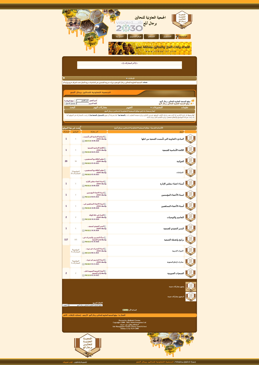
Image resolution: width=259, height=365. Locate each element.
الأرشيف (85, 315)
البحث (72, 107)
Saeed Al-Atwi (141, 326)
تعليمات (184, 107)
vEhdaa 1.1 (124, 329)
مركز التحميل (135, 36)
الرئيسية (183, 36)
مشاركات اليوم (100, 107)
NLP (132, 329)
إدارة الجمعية (96, 240)
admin (151, 82)
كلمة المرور (93, 103)
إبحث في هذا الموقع (71, 128)
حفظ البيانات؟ (69, 101)
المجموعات (157, 107)
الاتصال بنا (122, 315)
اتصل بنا (119, 36)
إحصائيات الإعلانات (75, 315)
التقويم (129, 107)
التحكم (151, 36)
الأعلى (65, 315)
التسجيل (167, 36)
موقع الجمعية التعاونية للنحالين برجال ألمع (175, 101)
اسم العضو (93, 100)
